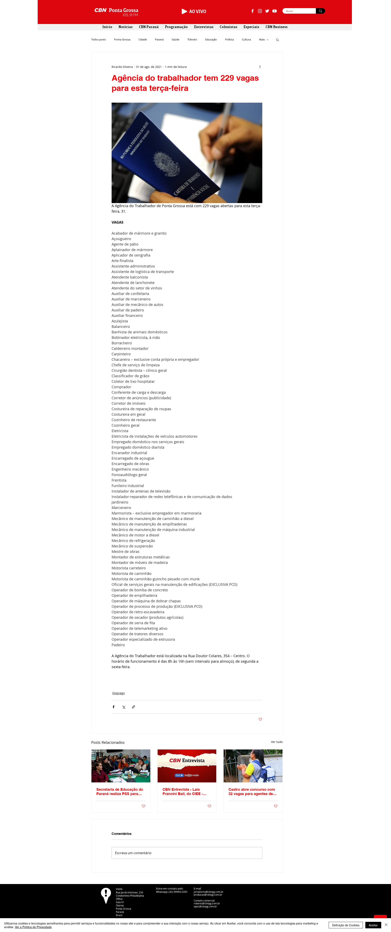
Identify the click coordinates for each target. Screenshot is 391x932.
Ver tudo (277, 742)
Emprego (118, 693)
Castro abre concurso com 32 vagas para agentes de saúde (251, 791)
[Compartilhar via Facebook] (113, 707)
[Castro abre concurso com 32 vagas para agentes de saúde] (253, 765)
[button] (277, 39)
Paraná (159, 39)
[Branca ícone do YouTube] (274, 11)
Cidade (142, 39)
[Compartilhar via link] (133, 707)
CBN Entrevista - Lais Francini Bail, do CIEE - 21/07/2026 (183, 791)
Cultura (246, 39)
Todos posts (98, 39)
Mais (262, 39)
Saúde (175, 39)
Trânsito (192, 39)
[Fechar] (386, 925)
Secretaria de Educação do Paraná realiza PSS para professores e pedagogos (119, 791)
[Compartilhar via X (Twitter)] (123, 707)
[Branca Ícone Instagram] (259, 11)
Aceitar (373, 925)
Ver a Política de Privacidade (33, 927)
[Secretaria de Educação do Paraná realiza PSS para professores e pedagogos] (120, 765)
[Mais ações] (259, 66)
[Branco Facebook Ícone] (252, 11)
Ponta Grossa (122, 39)
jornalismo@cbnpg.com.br (208, 891)
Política (229, 39)
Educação (211, 39)
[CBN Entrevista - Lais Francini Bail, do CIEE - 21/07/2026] (187, 765)
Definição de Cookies (345, 925)
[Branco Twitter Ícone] (267, 11)
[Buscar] (320, 11)
